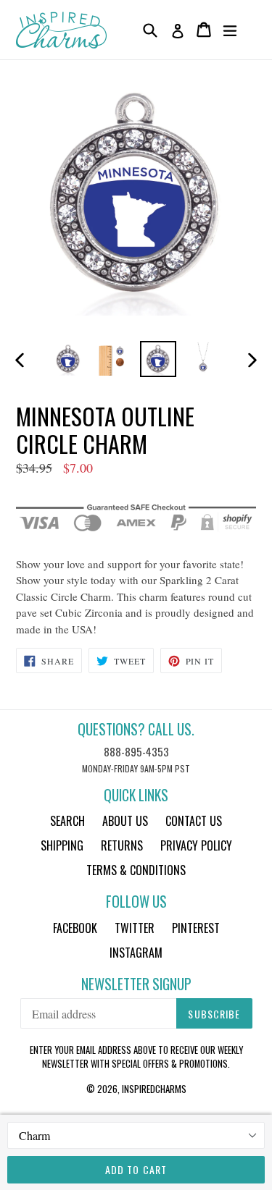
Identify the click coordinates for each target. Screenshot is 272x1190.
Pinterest (196, 928)
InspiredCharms (154, 1088)
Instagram (136, 952)
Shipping (62, 845)
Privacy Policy (196, 845)
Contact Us (193, 821)
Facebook (75, 928)
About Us (125, 821)
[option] (68, 359)
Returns (122, 845)
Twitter (134, 928)
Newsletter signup (136, 984)
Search (67, 821)
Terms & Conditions (136, 870)
